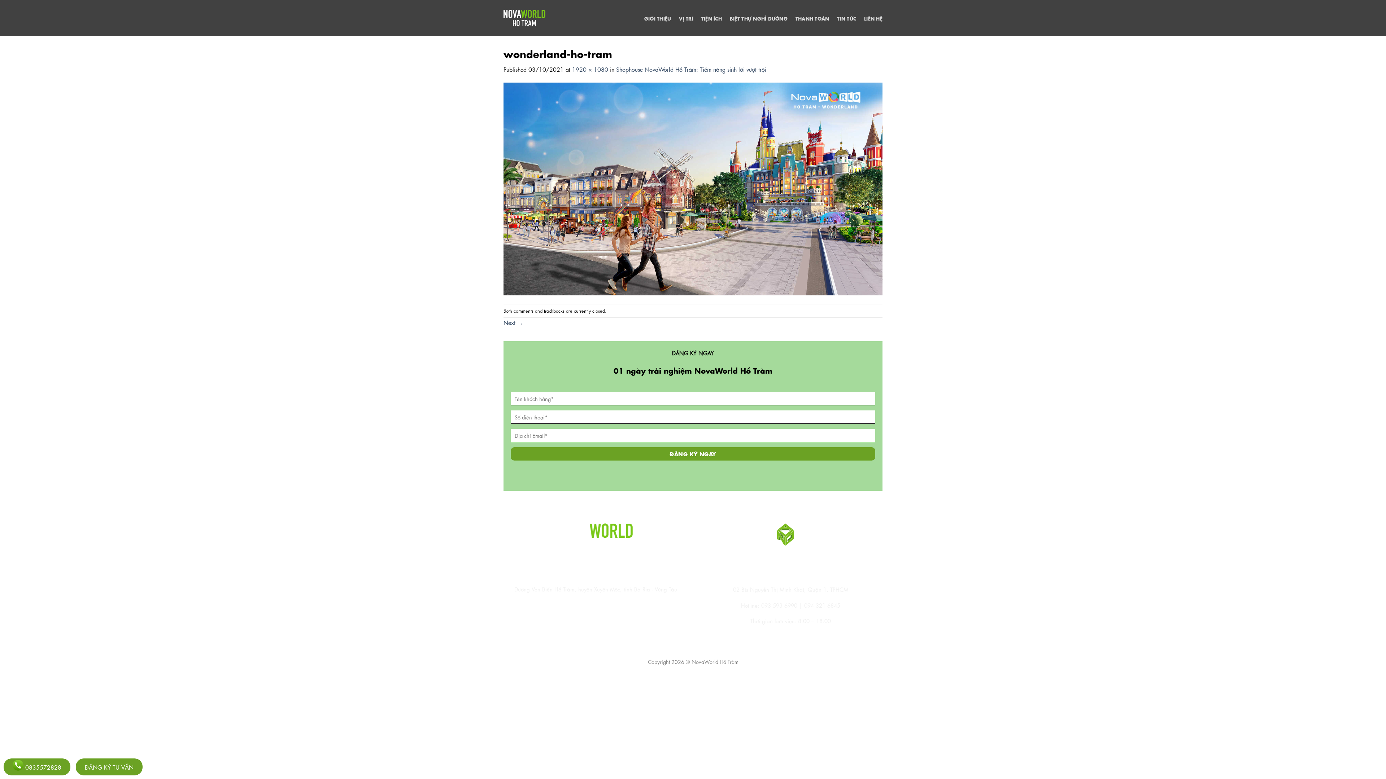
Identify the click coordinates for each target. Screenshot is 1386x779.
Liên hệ (873, 18)
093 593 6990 (779, 605)
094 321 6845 (822, 605)
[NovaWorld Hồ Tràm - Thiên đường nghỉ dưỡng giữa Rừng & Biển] (524, 18)
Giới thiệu (657, 18)
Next (513, 322)
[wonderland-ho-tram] (693, 188)
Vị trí (686, 18)
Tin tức (846, 18)
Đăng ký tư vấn (109, 767)
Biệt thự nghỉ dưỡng (759, 18)
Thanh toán (812, 18)
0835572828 (42, 767)
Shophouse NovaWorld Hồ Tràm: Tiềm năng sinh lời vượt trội (691, 69)
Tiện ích (711, 18)
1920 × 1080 (590, 69)
